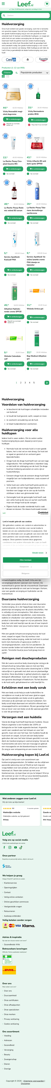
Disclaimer (25, 1083)
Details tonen (37, 553)
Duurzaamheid (10, 995)
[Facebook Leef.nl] (5, 849)
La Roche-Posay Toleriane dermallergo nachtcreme (36, 210)
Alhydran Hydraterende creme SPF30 (12, 310)
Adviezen (8, 1040)
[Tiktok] (21, 849)
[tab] (6, 72)
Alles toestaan (25, 560)
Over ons (8, 991)
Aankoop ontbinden (12, 916)
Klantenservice (10, 883)
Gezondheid (9, 1045)
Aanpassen (24, 567)
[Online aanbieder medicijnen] (8, 963)
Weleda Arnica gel (35, 308)
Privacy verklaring (11, 1019)
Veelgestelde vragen (13, 906)
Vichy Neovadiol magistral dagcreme (13, 113)
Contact (7, 892)
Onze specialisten (11, 1009)
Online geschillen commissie (16, 902)
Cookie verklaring (11, 1024)
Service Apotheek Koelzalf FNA (12, 258)
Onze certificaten (11, 1000)
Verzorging (8, 1050)
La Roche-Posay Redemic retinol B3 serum (14, 209)
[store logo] (25, 3)
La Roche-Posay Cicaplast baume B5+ (12, 162)
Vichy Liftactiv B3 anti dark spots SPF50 (36, 162)
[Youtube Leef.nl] (16, 849)
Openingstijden (10, 887)
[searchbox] (25, 15)
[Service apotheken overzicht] (8, 866)
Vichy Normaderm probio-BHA (36, 112)
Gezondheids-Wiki (12, 944)
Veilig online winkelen (13, 897)
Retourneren (9, 911)
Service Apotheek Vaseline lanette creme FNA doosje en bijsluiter (36, 261)
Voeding (7, 1035)
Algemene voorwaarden (33, 1081)
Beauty (7, 1054)
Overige (7, 1068)
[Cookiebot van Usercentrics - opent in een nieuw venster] (38, 513)
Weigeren (25, 573)
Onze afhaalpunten (12, 1005)
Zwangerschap (10, 1059)
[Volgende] (47, 383)
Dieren (7, 1064)
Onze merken (9, 1014)
